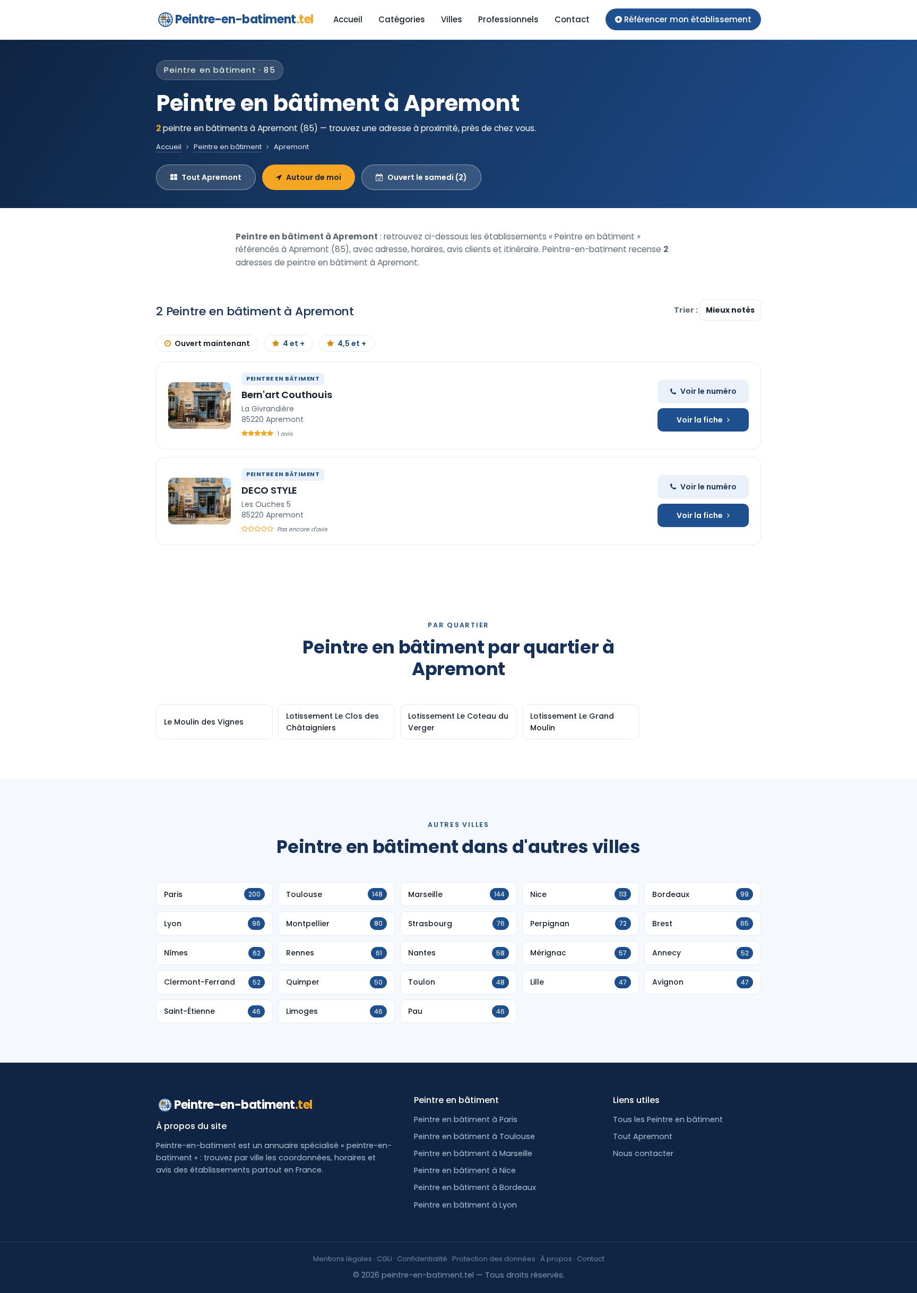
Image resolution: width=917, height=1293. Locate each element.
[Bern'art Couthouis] (199, 405)
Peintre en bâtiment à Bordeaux (475, 1187)
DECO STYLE (269, 490)
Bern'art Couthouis (286, 394)
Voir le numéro (708, 391)
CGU (384, 1259)
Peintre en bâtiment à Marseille (473, 1153)
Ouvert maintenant (212, 343)
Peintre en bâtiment (228, 147)
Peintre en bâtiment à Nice (465, 1170)
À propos (556, 1259)
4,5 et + (352, 343)
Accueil (347, 19)
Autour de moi (313, 177)
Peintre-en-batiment (244, 19)
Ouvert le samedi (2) (427, 177)
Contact (572, 19)
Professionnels (508, 19)
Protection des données (493, 1259)
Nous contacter (643, 1153)
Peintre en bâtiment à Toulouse (474, 1136)
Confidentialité (422, 1259)
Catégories (401, 19)
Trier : (686, 310)
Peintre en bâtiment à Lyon (465, 1205)
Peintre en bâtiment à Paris (465, 1119)
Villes (451, 19)
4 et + (294, 343)
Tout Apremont (211, 177)
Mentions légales (342, 1259)
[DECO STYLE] (199, 501)
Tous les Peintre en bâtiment (668, 1119)
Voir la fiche (700, 420)
